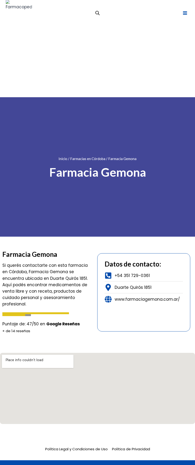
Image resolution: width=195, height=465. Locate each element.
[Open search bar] (97, 13)
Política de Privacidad (131, 449)
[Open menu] (184, 13)
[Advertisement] (97, 61)
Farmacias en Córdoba (87, 159)
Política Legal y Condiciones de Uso (76, 449)
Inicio (62, 159)
